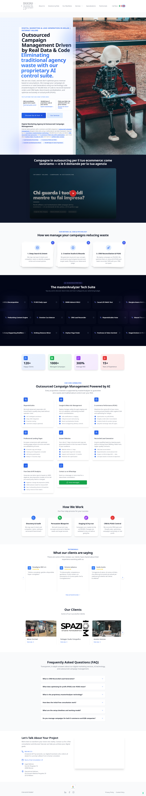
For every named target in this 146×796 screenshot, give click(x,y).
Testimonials (103, 6)
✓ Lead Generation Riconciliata (30, 140)
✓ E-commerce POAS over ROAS (49, 140)
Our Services (54, 115)
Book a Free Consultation (33, 760)
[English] (123, 6)
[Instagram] (73, 792)
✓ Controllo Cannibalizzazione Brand (32, 142)
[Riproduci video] (73, 193)
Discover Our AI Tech (32, 115)
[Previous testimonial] (23, 577)
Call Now (115, 6)
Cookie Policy (120, 792)
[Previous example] (23, 632)
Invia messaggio (74, 482)
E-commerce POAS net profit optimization (52, 135)
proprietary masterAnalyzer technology (37, 133)
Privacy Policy (109, 792)
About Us (42, 6)
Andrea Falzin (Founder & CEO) (34, 137)
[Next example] (122, 632)
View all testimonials (72, 595)
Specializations (91, 6)
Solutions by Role (53, 6)
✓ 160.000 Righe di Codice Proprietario (53, 142)
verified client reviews (57, 137)
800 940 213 (28, 751)
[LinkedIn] (65, 792)
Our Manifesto (67, 6)
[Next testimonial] (122, 577)
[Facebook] (69, 792)
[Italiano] (120, 6)
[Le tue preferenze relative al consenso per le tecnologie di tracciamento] (143, 793)
